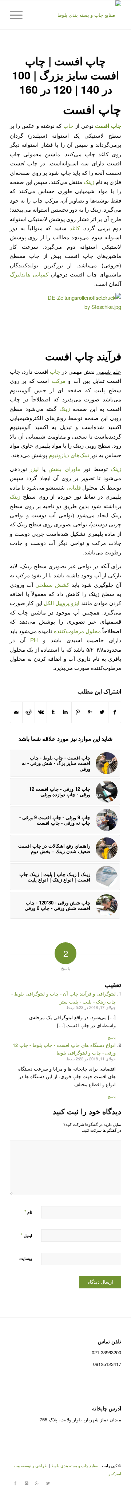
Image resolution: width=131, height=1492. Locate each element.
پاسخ (112, 1037)
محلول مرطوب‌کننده (77, 631)
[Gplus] (37, 1482)
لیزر (34, 468)
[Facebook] (15, 1482)
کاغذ (75, 228)
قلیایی (74, 487)
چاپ (68, 125)
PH (34, 640)
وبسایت (25, 1258)
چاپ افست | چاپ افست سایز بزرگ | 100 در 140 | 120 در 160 (65, 75)
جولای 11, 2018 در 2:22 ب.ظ (91, 1058)
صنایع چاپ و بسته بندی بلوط (74, 1465)
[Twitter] (48, 1482)
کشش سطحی (52, 584)
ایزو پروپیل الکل (62, 602)
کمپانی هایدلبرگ (29, 274)
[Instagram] (26, 1482)
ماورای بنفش (64, 468)
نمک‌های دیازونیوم (69, 455)
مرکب (59, 380)
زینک (89, 181)
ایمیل (26, 1235)
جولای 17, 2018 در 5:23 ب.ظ (91, 1007)
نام (28, 1211)
